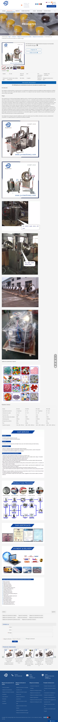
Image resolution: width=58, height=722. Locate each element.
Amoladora (4, 694)
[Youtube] (39, 4)
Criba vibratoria (5, 696)
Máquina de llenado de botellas (22, 710)
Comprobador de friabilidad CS (49, 692)
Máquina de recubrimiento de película (36, 617)
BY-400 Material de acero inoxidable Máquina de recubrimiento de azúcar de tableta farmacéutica (8, 661)
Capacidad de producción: (39, 76)
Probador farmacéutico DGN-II (49, 685)
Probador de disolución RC (49, 695)
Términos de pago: (5, 79)
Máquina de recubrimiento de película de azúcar (11, 619)
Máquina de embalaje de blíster (36, 690)
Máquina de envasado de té (35, 692)
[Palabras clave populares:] (55, 11)
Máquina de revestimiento (22, 617)
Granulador (4, 703)
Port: (38, 73)
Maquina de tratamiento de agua (22, 712)
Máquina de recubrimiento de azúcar (36, 615)
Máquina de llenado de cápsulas (8, 692)
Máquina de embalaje (34, 682)
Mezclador (4, 698)
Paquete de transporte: (39, 79)
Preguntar (33, 49)
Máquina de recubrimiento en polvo (9, 617)
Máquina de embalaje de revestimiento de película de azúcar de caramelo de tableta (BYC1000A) (49, 661)
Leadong (40, 717)
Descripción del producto (29, 82)
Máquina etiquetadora (34, 697)
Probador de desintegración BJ (49, 697)
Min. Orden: (22, 78)
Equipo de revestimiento (23, 615)
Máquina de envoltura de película (36, 699)
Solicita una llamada (51, 6)
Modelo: (4, 73)
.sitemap (3, 718)
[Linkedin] (37, 4)
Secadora (4, 701)
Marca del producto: (22, 74)
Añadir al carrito (33, 52)
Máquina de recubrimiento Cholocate (29, 619)
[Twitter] (41, 4)
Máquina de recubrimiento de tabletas (9, 615)
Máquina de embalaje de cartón (36, 701)
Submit (15, 641)
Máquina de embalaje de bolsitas (36, 695)
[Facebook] (36, 4)
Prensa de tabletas (5, 687)
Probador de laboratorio (48, 682)
